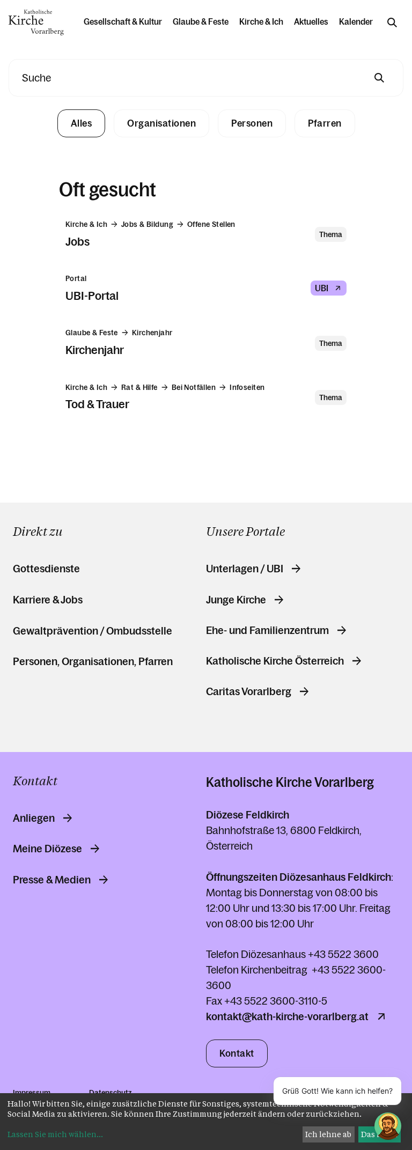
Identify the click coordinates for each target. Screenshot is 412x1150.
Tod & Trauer (97, 404)
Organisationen (161, 123)
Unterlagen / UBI (244, 568)
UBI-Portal (92, 296)
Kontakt (236, 1053)
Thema (330, 234)
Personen (252, 123)
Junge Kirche (236, 600)
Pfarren (325, 123)
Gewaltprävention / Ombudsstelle (92, 631)
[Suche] (392, 22)
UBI (321, 288)
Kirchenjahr (94, 350)
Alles (81, 123)
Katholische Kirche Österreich (275, 661)
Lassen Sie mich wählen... (55, 1134)
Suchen (379, 78)
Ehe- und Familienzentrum (267, 630)
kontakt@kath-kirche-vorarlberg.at (287, 1016)
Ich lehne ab (328, 1134)
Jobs (77, 241)
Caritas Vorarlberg (248, 691)
